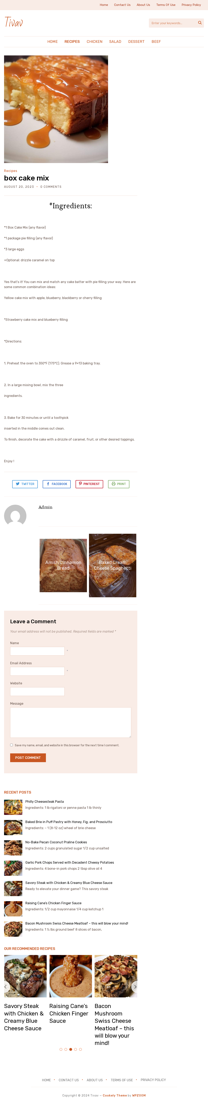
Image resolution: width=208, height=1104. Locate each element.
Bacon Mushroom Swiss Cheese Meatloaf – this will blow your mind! (77, 923)
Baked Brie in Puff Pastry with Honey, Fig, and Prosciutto (68, 822)
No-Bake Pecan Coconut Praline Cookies (56, 842)
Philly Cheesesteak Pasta (45, 802)
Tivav (13, 23)
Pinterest (91, 484)
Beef (156, 41)
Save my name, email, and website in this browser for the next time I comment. (67, 745)
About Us (143, 5)
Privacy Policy (191, 5)
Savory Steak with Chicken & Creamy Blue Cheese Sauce (69, 883)
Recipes (72, 41)
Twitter (27, 484)
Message (16, 703)
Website (16, 683)
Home (104, 5)
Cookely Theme (115, 1095)
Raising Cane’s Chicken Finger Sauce (53, 903)
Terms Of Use (166, 5)
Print (121, 484)
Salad (115, 41)
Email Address (21, 663)
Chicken (94, 41)
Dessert (136, 41)
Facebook (59, 484)
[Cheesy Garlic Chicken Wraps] (102, 958)
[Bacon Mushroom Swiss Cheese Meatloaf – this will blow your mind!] (57, 958)
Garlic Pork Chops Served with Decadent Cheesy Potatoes (69, 862)
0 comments (51, 187)
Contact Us (122, 5)
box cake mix (26, 178)
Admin (45, 507)
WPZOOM (139, 1095)
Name (14, 643)
